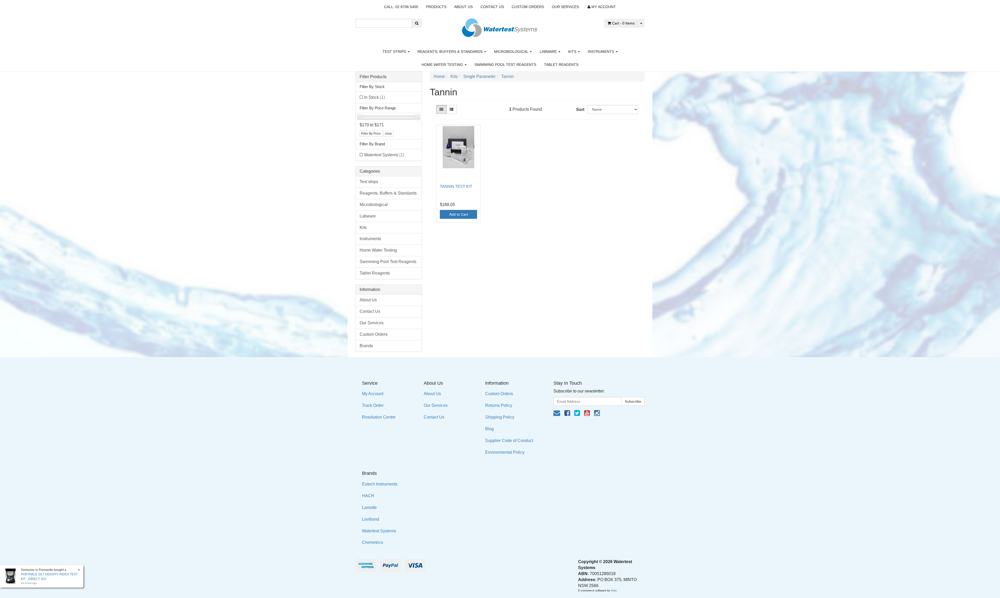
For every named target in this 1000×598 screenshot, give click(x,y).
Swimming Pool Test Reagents (505, 65)
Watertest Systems (384, 155)
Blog (489, 429)
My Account (372, 393)
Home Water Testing (443, 65)
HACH (368, 496)
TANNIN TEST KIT (456, 186)
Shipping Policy (499, 417)
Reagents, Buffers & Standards (450, 51)
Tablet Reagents (561, 65)
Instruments (601, 51)
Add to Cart (458, 214)
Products (436, 7)
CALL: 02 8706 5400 (401, 7)
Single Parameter (479, 76)
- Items (623, 23)
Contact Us (492, 7)
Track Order (373, 405)
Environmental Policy (504, 452)
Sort (580, 109)
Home (439, 76)
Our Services (565, 7)
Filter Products (373, 76)
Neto (614, 590)
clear (388, 133)
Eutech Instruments (379, 484)
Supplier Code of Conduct (509, 440)
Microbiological (511, 51)
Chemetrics (372, 542)
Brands (366, 346)
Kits (572, 51)
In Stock (374, 97)
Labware (549, 51)
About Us (463, 7)
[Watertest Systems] (500, 26)
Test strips (395, 51)
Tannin (507, 76)
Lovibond (370, 519)
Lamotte (369, 507)
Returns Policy (498, 405)
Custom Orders (528, 7)
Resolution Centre (379, 417)
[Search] (417, 23)
